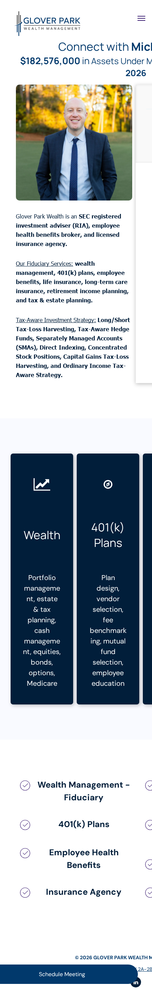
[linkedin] (135, 983)
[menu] (141, 18)
